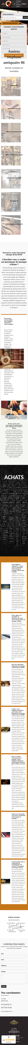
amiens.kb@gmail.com (6, 1011)
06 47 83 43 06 (6, 1008)
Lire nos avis (8, 1042)
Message (3, 971)
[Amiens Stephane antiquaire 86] (3, 4)
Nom (2, 953)
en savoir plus (14, 95)
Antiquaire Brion (16, 927)
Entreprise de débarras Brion (20, 925)
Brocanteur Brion (20, 931)
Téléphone (3, 965)
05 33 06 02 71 (6, 1005)
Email (2, 959)
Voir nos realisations (10, 23)
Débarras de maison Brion (9, 925)
